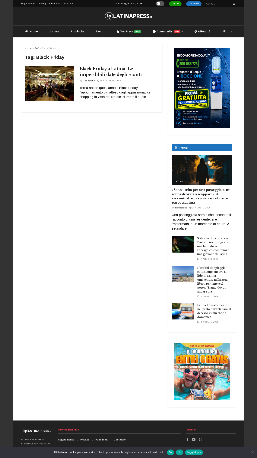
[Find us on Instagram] (200, 439)
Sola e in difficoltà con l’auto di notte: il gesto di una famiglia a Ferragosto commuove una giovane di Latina (214, 246)
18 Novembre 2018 (110, 80)
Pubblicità (54, 3)
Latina (54, 31)
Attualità (203, 31)
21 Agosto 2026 (201, 207)
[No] (252, 452)
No (179, 452)
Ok (170, 452)
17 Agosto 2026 (208, 259)
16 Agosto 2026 (209, 296)
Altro (226, 31)
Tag (37, 48)
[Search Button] (233, 3)
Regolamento (28, 3)
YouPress (129, 31)
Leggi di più (194, 452)
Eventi (100, 31)
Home (34, 31)
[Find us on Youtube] (193, 439)
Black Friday (49, 48)
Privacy (42, 3)
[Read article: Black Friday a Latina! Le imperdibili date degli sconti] (49, 83)
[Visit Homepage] (128, 16)
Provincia (77, 31)
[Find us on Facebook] (187, 439)
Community (167, 31)
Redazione (89, 80)
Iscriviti (194, 3)
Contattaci (67, 3)
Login (175, 3)
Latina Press (37, 439)
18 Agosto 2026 (209, 322)
